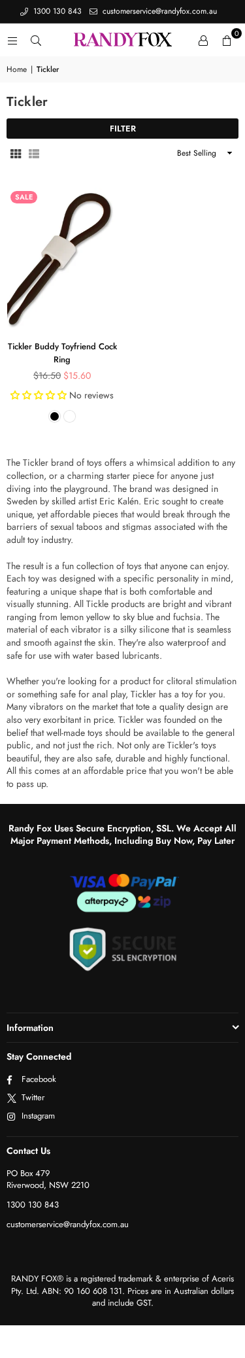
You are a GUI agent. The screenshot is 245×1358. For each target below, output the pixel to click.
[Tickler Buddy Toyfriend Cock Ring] (62, 259)
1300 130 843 (56, 11)
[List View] (34, 153)
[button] (226, 40)
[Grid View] (16, 153)
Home (17, 69)
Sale (24, 197)
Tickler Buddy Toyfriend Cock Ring (62, 353)
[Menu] (12, 39)
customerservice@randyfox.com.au (158, 11)
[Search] (36, 39)
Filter (123, 128)
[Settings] (203, 40)
